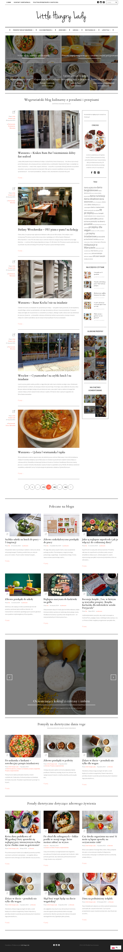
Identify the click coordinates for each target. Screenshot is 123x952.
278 (43, 487)
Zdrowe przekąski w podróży (58, 760)
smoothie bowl (87, 251)
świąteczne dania (88, 259)
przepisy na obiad (49, 847)
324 (65, 487)
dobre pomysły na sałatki (91, 210)
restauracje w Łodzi (99, 248)
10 (101, 355)
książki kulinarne (88, 216)
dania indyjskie (94, 193)
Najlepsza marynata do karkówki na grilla (60, 601)
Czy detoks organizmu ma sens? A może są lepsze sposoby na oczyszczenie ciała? (99, 839)
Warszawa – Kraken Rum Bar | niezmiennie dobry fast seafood (47, 154)
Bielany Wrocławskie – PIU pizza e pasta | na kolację (48, 229)
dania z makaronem (97, 207)
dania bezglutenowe (93, 189)
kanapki (101, 213)
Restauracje (90, 30)
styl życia (94, 251)
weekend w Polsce (87, 253)
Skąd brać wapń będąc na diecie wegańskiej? (59, 900)
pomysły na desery (97, 221)
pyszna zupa (101, 239)
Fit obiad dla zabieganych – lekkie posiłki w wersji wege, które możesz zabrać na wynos (61, 839)
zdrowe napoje (88, 256)
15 (89, 413)
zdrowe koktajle (97, 253)
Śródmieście (11, 126)
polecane (25, 545)
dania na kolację (97, 195)
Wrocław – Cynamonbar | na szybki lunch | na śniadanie (44, 377)
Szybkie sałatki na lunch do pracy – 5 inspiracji (23, 541)
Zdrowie (62, 30)
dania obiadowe (91, 198)
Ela (9, 545)
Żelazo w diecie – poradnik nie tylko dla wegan (98, 762)
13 (89, 344)
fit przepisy (93, 211)
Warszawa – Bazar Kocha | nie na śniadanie (42, 303)
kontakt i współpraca (22, 2)
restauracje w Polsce (88, 242)
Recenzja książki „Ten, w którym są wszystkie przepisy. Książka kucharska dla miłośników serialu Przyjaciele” (99, 603)
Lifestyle (105, 30)
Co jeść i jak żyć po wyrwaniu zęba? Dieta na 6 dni (100, 304)
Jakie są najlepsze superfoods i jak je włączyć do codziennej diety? (100, 541)
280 (54, 487)
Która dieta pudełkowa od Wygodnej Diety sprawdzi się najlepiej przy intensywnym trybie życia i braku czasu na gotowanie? (22, 841)
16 (101, 403)
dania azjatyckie (90, 187)
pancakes (94, 218)
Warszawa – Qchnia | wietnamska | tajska (41, 452)
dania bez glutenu (11, 768)
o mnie (8, 2)
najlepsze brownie (100, 216)
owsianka (87, 219)
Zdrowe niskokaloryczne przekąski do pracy (61, 541)
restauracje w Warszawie (90, 246)
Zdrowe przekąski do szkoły (19, 599)
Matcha (94, 216)
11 (101, 344)
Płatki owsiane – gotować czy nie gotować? (98, 316)
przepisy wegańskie (34, 768)
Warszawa (12, 128)
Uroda (75, 30)
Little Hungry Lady (13, 766)
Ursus (7, 425)
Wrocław (12, 202)
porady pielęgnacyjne (97, 224)
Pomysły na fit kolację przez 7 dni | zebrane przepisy (99, 283)
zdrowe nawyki (99, 256)
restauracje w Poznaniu (100, 242)
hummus (96, 213)
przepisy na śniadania (22, 768)
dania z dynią (91, 204)
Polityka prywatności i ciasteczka (45, 2)
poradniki (88, 224)
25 (89, 402)
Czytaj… (21, 178)
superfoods (100, 251)
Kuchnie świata (45, 30)
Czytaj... (7, 561)
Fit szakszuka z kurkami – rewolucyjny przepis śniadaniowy (22, 762)
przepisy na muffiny (95, 230)
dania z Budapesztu (97, 202)
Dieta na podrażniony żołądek (97, 898)
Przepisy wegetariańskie (22, 30)
